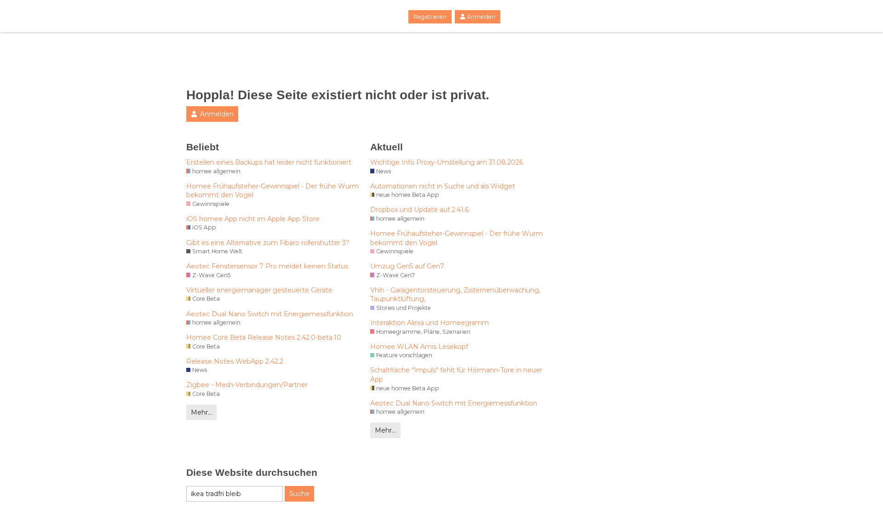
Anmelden (481, 16)
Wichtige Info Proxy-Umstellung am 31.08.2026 (446, 162)
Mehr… (201, 412)
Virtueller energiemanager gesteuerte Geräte (259, 290)
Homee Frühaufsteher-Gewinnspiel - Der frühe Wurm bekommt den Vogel (272, 191)
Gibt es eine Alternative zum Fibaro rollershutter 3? (268, 243)
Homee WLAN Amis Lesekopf (419, 347)
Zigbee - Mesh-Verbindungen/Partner (247, 385)
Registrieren (430, 16)
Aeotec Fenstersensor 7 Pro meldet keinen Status (267, 266)
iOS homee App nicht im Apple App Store (253, 219)
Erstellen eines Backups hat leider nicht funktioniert (268, 162)
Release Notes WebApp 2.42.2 (234, 361)
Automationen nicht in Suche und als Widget (442, 186)
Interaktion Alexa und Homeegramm (429, 323)
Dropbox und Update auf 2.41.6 (419, 210)
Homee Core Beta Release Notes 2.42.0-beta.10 (263, 337)
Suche (299, 494)
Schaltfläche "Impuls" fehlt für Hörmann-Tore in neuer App (456, 374)
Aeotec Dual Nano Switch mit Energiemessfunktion (269, 314)
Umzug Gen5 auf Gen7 (407, 266)
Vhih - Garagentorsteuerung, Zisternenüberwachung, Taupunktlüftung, (455, 294)
